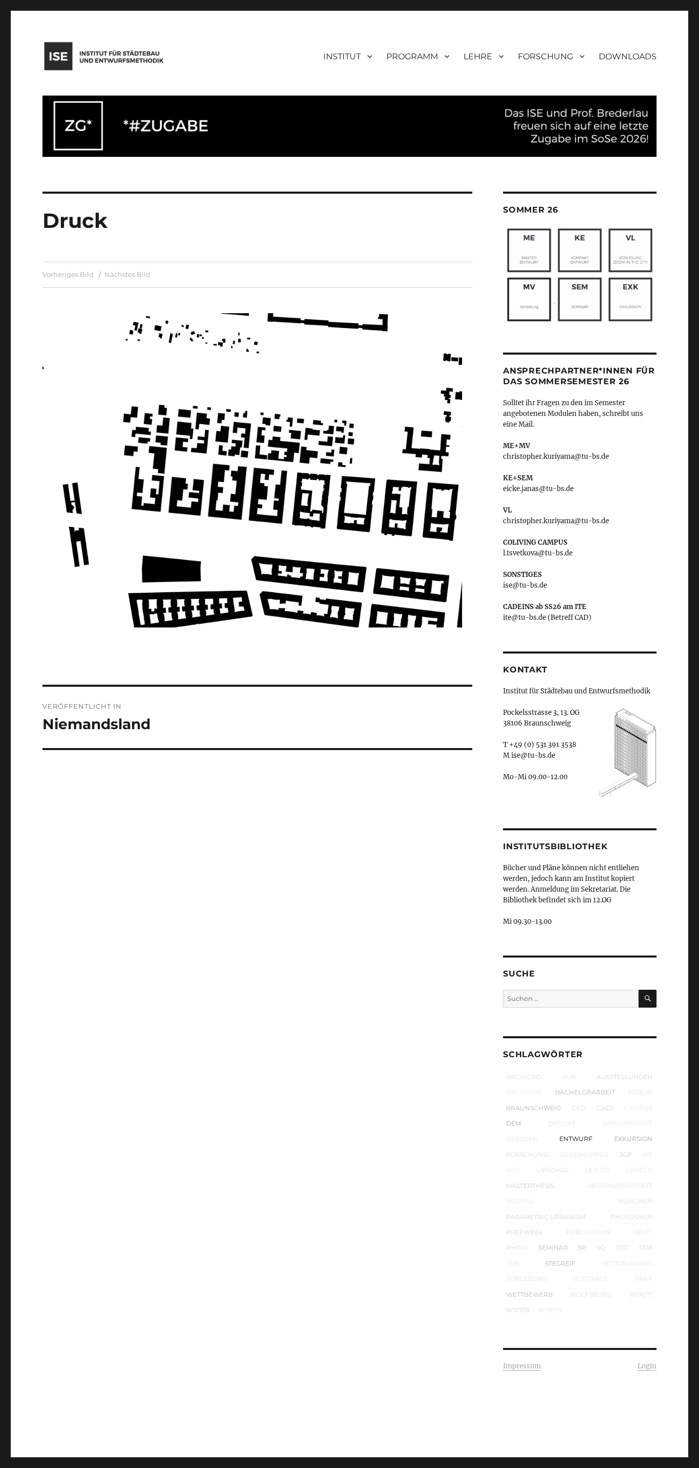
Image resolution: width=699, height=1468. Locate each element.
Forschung (527, 1154)
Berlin (640, 1092)
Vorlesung (526, 1279)
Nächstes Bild (127, 274)
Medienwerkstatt (619, 1186)
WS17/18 (518, 1310)
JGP (626, 1154)
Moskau (520, 1201)
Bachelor (524, 1092)
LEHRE (478, 56)
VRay (643, 1279)
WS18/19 (550, 1310)
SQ (601, 1247)
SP (582, 1247)
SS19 (512, 1263)
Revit (643, 1232)
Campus (638, 1108)
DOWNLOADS (628, 56)
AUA (569, 1077)
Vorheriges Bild (68, 274)
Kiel (513, 1170)
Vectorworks (627, 1263)
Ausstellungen (624, 1077)
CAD (579, 1108)
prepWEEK (524, 1232)
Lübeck (639, 1170)
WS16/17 (640, 1294)
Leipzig (597, 1170)
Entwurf (576, 1139)
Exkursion (633, 1139)
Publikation (588, 1232)
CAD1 (605, 1108)
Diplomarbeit (627, 1123)
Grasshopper (583, 1154)
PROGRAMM (412, 56)
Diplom (562, 1123)
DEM (513, 1123)
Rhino (517, 1247)
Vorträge (590, 1279)
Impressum (522, 1366)
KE (648, 1154)
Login (647, 1366)
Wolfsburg (590, 1294)
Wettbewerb (529, 1294)
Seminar (553, 1247)
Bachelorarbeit (585, 1092)
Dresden (522, 1139)
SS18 (645, 1247)
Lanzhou (552, 1170)
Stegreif (560, 1263)
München (635, 1201)
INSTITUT (342, 56)
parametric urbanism (545, 1217)
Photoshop (631, 1217)
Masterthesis (530, 1186)
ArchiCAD (523, 1077)
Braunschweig (533, 1108)
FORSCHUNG (545, 56)
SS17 (622, 1247)
